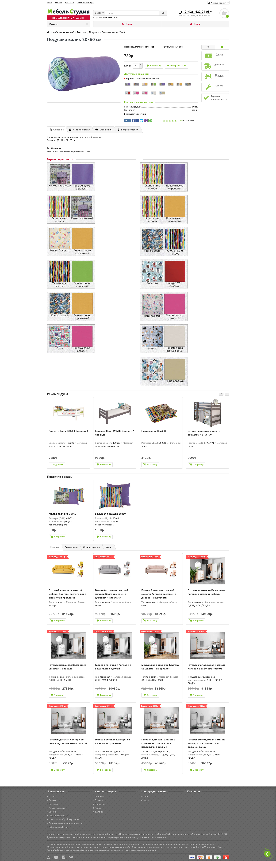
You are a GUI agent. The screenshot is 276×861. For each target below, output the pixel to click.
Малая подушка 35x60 (62, 513)
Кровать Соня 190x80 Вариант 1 (68, 430)
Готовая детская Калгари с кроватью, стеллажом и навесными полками (158, 743)
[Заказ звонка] (267, 854)
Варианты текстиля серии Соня (143, 78)
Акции (197, 24)
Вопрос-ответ (129, 129)
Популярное (71, 547)
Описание (58, 129)
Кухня (98, 808)
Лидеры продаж (91, 547)
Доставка (69, 2)
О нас (49, 2)
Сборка (52, 811)
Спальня (99, 796)
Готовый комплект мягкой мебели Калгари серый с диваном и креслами (111, 594)
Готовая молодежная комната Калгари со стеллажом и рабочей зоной (207, 743)
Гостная (99, 800)
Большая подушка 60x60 (110, 513)
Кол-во (127, 65)
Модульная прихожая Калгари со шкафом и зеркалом (160, 666)
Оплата (58, 2)
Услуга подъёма (57, 808)
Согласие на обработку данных (65, 819)
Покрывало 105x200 (153, 430)
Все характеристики (135, 114)
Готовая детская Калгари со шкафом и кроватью (112, 741)
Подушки (94, 32)
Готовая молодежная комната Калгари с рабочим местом (207, 666)
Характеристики (81, 129)
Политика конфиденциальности (65, 823)
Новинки (54, 547)
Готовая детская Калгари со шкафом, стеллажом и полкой (68, 741)
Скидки (129, 24)
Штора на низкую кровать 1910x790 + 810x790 (204, 432)
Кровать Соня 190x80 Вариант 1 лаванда (114, 432)
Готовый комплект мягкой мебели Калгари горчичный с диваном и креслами (67, 594)
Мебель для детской (63, 32)
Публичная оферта (58, 827)
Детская (99, 811)
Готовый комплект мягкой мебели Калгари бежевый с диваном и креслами (158, 594)
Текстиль (81, 32)
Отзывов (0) (106, 129)
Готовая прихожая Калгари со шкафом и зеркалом (67, 666)
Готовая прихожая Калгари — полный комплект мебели (206, 592)
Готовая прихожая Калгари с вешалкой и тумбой (113, 666)
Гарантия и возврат (85, 2)
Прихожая (100, 804)
